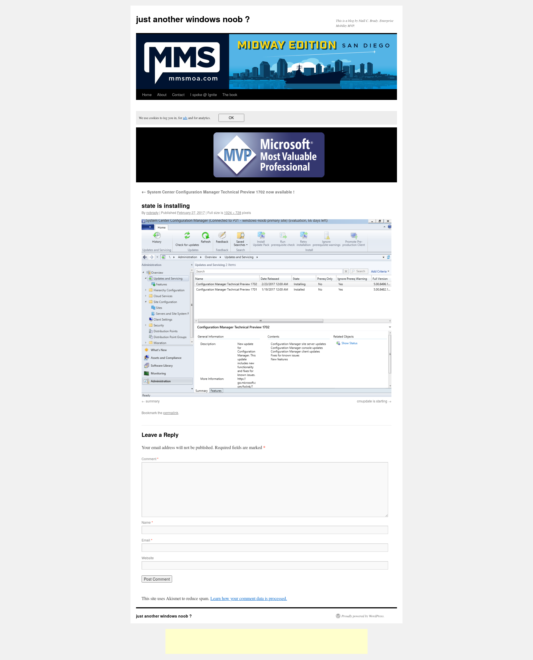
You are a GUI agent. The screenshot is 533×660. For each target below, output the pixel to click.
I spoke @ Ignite (203, 94)
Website (148, 557)
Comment (150, 458)
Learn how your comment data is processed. (248, 598)
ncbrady (152, 212)
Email (147, 540)
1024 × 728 (232, 212)
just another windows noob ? (193, 19)
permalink (170, 412)
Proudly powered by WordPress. (362, 616)
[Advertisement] (266, 641)
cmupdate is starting (372, 401)
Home (147, 94)
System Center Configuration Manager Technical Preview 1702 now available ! (218, 192)
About (162, 94)
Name (147, 522)
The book (229, 94)
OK (231, 118)
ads (185, 117)
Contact (178, 94)
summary (153, 401)
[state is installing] (266, 308)
